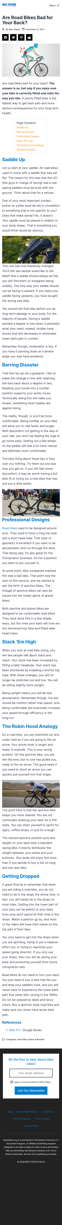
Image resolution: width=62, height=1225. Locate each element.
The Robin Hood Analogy (30, 145)
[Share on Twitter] (13, 37)
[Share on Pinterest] (21, 37)
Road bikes (9, 528)
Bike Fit (14, 1030)
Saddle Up (22, 127)
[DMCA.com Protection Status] (31, 1192)
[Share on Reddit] (29, 37)
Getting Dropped (26, 149)
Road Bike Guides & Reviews (31, 1039)
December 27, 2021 (35, 29)
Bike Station (14, 29)
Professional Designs (28, 136)
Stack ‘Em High (25, 140)
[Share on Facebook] (5, 37)
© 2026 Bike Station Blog (31, 1162)
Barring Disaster (25, 131)
